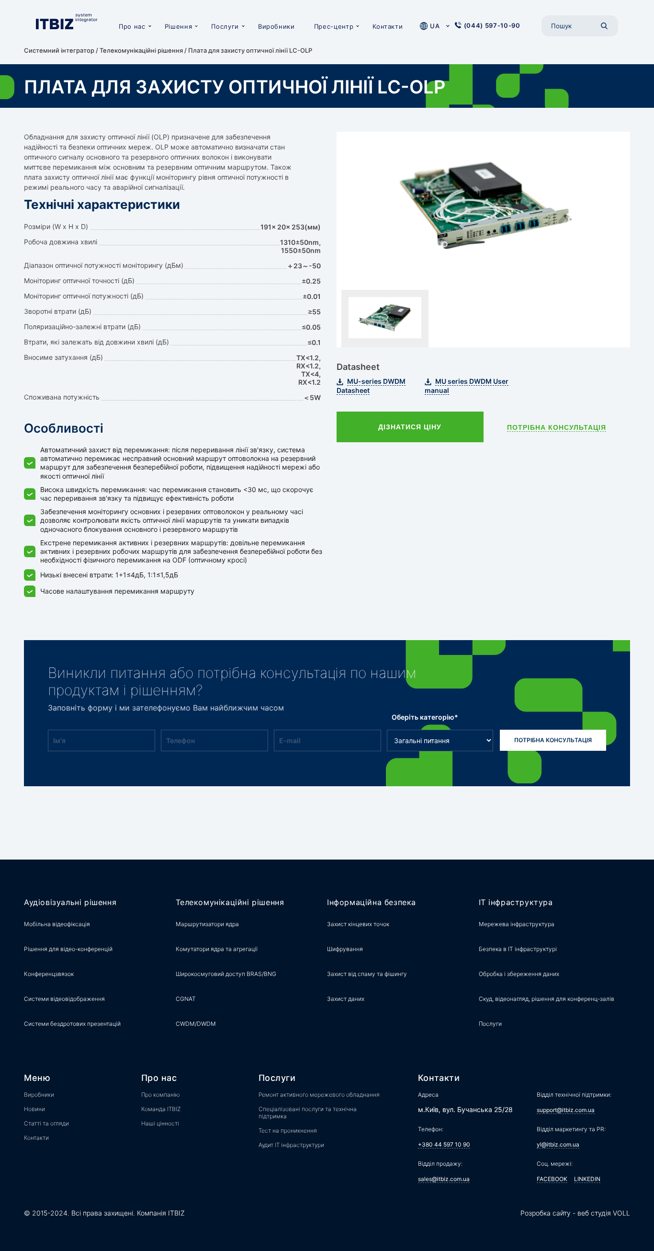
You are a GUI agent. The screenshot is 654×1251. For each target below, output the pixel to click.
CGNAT (186, 998)
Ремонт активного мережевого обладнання (319, 1094)
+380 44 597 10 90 (444, 1144)
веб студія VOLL (603, 1213)
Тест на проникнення (288, 1130)
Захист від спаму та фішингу (367, 973)
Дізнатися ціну (409, 427)
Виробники (276, 26)
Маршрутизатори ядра (207, 924)
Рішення (178, 26)
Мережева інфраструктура (516, 924)
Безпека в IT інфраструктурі (518, 949)
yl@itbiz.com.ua (558, 1144)
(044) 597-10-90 (492, 25)
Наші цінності (160, 1123)
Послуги (225, 26)
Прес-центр (334, 26)
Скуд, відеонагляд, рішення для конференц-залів (546, 998)
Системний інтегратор (59, 50)
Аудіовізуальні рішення (70, 902)
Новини (34, 1109)
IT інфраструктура (516, 902)
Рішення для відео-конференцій (68, 949)
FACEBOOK (552, 1178)
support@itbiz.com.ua (566, 1109)
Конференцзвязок (49, 973)
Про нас (132, 26)
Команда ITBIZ (160, 1109)
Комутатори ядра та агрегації (217, 949)
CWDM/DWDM (196, 1023)
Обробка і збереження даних (519, 973)
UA (435, 26)
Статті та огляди (46, 1123)
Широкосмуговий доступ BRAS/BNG (226, 973)
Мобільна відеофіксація (57, 924)
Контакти (387, 26)
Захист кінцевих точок (358, 924)
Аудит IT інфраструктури (291, 1144)
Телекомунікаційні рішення (141, 50)
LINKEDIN (587, 1178)
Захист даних (345, 998)
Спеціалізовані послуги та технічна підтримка (308, 1112)
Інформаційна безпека (371, 902)
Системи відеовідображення (64, 998)
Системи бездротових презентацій (72, 1023)
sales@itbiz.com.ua (444, 1178)
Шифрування (345, 949)
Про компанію (160, 1094)
